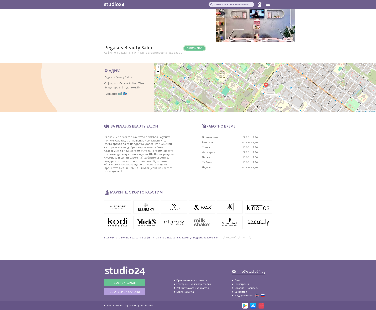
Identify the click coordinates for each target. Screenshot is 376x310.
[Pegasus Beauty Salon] (257, 295)
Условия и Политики (246, 288)
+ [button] (158, 67)
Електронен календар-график (193, 284)
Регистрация (242, 284)
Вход (237, 280)
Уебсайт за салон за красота (192, 288)
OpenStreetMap (369, 111)
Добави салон (125, 282)
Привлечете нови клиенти (191, 280)
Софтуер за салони (125, 292)
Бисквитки (241, 291)
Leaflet (358, 111)
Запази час (194, 48)
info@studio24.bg (251, 271)
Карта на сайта (185, 291)
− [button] (158, 71)
